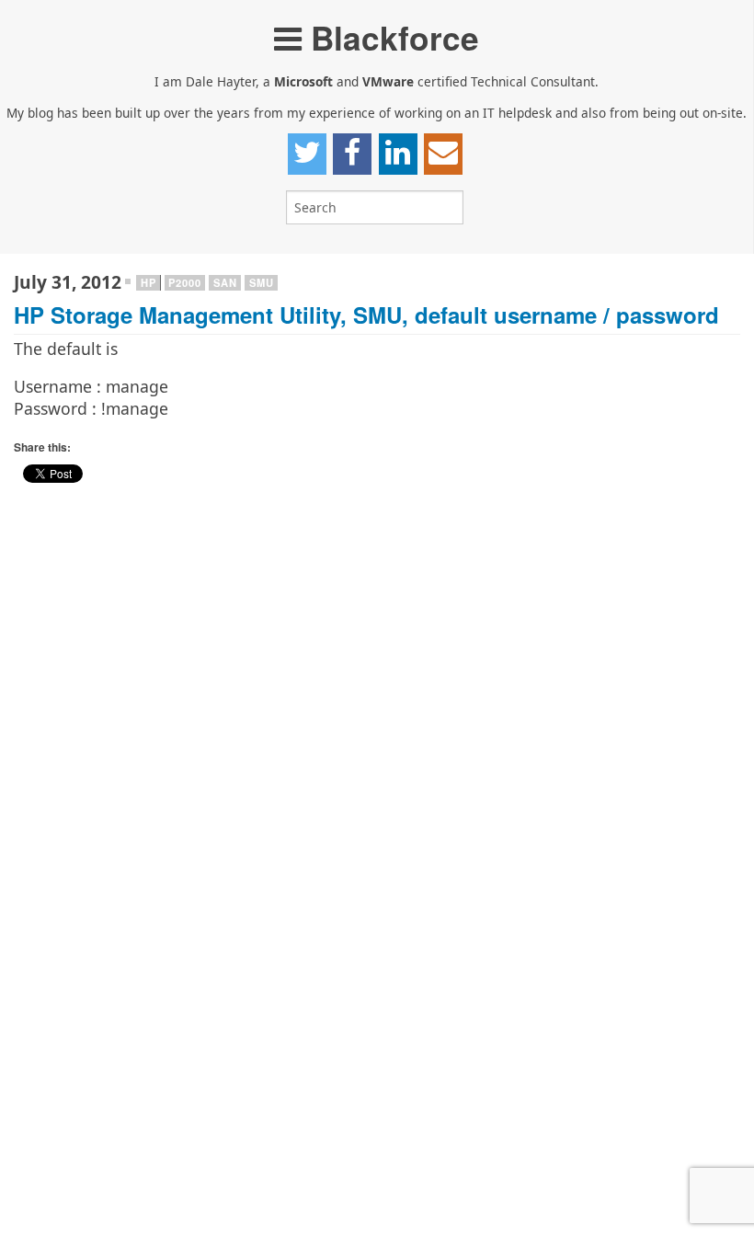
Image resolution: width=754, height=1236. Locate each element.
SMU (261, 282)
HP (148, 282)
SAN (224, 282)
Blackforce (390, 37)
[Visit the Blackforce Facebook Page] (352, 153)
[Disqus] (377, 999)
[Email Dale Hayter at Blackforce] (443, 153)
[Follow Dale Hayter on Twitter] (307, 153)
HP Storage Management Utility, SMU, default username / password (366, 314)
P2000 (184, 282)
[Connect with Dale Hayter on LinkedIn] (398, 153)
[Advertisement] (377, 635)
